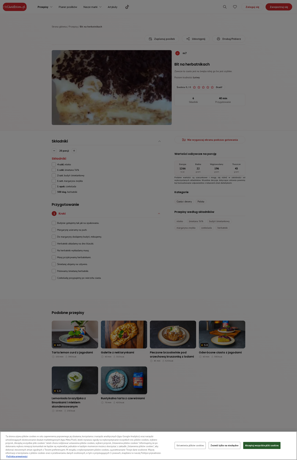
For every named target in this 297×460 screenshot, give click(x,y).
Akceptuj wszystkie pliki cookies (262, 445)
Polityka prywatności (17, 456)
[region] (148, 445)
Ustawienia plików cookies (190, 445)
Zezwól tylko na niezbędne (224, 445)
